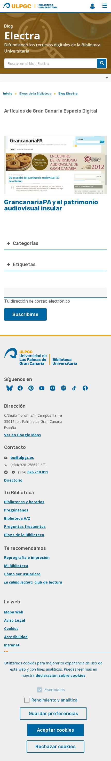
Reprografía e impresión (27, 557)
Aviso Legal (14, 620)
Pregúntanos (16, 510)
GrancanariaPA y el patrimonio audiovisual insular (51, 205)
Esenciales (54, 689)
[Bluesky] (9, 388)
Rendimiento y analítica (54, 700)
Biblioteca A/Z (17, 518)
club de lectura (48, 582)
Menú (105, 6)
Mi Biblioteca (16, 565)
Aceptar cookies (55, 730)
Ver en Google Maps (22, 434)
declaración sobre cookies (60, 675)
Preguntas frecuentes (25, 526)
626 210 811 (37, 471)
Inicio (7, 93)
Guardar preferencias (53, 713)
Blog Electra (67, 93)
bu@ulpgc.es (22, 457)
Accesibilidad (16, 636)
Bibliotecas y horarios (24, 501)
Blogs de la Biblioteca (35, 93)
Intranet (12, 645)
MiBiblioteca (92, 6)
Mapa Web (13, 612)
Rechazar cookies (55, 746)
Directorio (13, 480)
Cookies (11, 628)
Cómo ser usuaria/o (22, 573)
